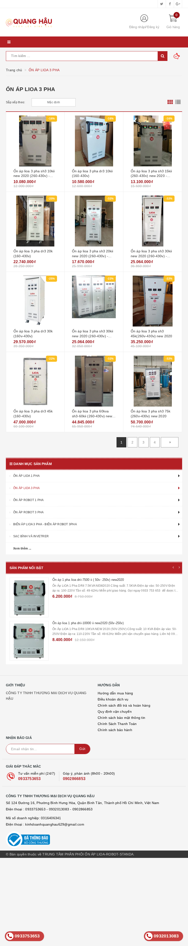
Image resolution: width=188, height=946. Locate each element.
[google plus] (178, 4)
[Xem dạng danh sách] (178, 102)
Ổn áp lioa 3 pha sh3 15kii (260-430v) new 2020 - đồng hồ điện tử (151, 176)
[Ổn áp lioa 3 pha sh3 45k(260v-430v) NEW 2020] (153, 301)
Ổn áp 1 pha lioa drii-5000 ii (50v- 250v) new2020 (87, 710)
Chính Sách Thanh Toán (117, 810)
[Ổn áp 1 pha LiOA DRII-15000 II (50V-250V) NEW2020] (29, 684)
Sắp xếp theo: (15, 102)
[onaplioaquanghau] (63, 22)
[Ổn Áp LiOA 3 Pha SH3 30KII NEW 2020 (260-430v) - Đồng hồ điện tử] (153, 221)
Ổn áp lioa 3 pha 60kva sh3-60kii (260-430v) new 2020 (92, 416)
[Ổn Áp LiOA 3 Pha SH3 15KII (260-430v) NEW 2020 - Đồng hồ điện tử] (153, 141)
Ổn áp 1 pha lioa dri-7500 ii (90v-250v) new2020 (86, 623)
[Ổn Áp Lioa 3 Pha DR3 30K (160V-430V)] (35, 301)
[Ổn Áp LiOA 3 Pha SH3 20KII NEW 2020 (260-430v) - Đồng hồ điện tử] (94, 221)
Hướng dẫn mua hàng (115, 780)
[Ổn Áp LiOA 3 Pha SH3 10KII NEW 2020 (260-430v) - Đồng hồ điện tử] (35, 141)
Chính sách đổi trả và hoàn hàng (124, 792)
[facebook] (170, 4)
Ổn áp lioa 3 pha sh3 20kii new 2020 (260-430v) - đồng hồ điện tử (92, 256)
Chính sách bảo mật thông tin (121, 804)
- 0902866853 (81, 896)
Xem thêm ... (22, 548)
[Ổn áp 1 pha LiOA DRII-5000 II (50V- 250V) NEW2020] (29, 727)
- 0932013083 (58, 896)
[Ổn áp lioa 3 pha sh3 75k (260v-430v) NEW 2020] (153, 381)
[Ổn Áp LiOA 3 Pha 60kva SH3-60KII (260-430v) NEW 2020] (94, 381)
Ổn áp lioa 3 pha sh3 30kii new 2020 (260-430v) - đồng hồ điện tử (151, 256)
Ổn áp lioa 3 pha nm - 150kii (72, 580)
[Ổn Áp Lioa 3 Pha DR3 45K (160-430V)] (35, 381)
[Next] (169, 442)
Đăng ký (153, 27)
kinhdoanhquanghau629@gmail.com (54, 911)
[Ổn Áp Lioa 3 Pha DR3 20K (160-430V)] (35, 221)
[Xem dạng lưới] (170, 102)
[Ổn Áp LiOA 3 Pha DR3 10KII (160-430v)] (94, 141)
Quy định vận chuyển (115, 798)
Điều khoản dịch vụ (113, 786)
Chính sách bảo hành (115, 816)
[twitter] (162, 4)
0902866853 (74, 865)
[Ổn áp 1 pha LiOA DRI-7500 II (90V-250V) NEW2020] (29, 640)
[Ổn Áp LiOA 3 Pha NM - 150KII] (29, 597)
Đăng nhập (137, 27)
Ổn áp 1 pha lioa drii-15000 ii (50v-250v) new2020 (88, 666)
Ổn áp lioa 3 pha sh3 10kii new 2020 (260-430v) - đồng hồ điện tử (34, 176)
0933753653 (29, 865)
